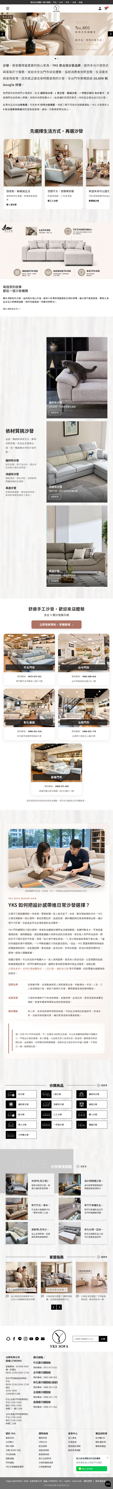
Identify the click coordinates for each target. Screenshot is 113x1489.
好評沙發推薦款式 (32, 968)
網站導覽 (88, 1481)
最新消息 (10, 1437)
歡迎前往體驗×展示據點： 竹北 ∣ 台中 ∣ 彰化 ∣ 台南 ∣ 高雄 (57, 2)
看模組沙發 (94, 200)
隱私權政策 (100, 1441)
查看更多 (55, 412)
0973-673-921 (34, 676)
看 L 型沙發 (11, 204)
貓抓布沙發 (63, 968)
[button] (55, 58)
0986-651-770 (89, 731)
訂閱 (103, 1338)
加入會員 (72, 1437)
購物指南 (43, 1433)
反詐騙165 (100, 1437)
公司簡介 (10, 1441)
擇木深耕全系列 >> (12, 308)
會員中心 (73, 1433)
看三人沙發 (53, 200)
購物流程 (43, 1437)
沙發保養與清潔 (46, 1462)
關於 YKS (10, 1433)
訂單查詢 (72, 1441)
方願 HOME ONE (13, 1450)
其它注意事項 (45, 1458)
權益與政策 (101, 1433)
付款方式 (43, 1441)
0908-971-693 (62, 786)
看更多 (104, 1085)
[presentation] (2, 34)
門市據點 (10, 1462)
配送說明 (43, 1446)
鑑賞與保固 (44, 1454)
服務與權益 (100, 1446)
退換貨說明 (44, 1450)
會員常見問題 (74, 1450)
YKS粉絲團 (10, 1454)
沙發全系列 (14, 968)
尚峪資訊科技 (63, 1485)
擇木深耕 (10, 1446)
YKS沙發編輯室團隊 (15, 1466)
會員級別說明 (74, 1446)
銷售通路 (10, 1458)
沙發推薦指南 (45, 1466)
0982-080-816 (89, 676)
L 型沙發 (49, 968)
